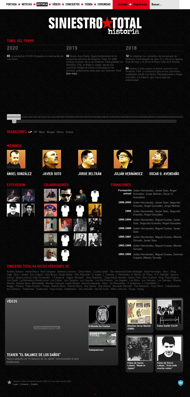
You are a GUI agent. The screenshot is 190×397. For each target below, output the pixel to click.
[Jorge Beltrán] (95, 159)
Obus (105, 283)
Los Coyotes (87, 280)
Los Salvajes (149, 280)
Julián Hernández (128, 174)
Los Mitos (134, 280)
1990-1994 (124, 219)
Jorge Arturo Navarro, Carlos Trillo (122, 277)
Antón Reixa (32, 271)
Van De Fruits (101, 289)
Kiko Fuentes (149, 277)
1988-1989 (124, 228)
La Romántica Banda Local (34, 280)
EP (35, 131)
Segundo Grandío (150, 223)
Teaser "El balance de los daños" (34, 355)
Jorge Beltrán (89, 174)
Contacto (24, 384)
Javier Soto (51, 174)
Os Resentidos (118, 283)
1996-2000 (124, 202)
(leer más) (71, 73)
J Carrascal (58, 277)
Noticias (27, 4)
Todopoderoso (96, 350)
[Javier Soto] (59, 159)
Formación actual (125, 192)
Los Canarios (71, 280)
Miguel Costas (163, 219)
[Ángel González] (24, 159)
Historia (42, 4)
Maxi (42, 131)
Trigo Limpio (56, 289)
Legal (15, 384)
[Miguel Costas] (13, 210)
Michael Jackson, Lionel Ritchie (63, 283)
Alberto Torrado (152, 257)
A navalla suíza (180, 383)
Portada (11, 4)
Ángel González (19, 174)
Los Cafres (56, 280)
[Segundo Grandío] (28, 210)
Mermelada (38, 283)
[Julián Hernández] (131, 159)
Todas (69, 131)
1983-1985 (124, 245)
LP (30, 131)
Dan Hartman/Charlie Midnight (126, 271)
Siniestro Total (95, 25)
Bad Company (48, 271)
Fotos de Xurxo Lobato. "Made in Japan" (136, 366)
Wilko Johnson (119, 289)
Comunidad (104, 4)
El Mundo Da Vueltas (99, 326)
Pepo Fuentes (33, 286)
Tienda (89, 4)
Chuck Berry (84, 271)
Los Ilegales (120, 280)
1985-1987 (124, 236)
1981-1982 (124, 254)
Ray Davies (90, 286)
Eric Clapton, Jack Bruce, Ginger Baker (51, 274)
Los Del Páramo (104, 280)
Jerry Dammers (94, 277)
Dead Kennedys (152, 271)
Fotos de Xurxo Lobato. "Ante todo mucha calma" (167, 366)
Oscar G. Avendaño (164, 174)
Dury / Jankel (21, 274)
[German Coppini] (28, 195)
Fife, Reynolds (82, 274)
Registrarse (140, 4)
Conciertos (72, 4)
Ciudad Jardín (100, 271)
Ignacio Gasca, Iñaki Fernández (33, 277)
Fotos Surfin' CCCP (167, 326)
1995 (128, 211)
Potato (46, 286)
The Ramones (141, 286)
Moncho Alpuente (91, 283)
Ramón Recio (58, 286)
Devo (165, 271)
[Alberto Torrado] (13, 195)
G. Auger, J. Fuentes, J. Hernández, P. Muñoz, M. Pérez (122, 274)
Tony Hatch (157, 286)
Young (131, 289)
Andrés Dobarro (15, 271)
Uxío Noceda (85, 289)
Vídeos (56, 4)
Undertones (70, 289)
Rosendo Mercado (122, 286)
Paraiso (20, 286)
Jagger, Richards (75, 277)
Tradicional (28, 289)
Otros (60, 131)
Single (51, 131)
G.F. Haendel (162, 274)
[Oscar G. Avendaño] (166, 159)
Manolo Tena (23, 283)
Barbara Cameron (67, 271)
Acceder (122, 4)
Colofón (34, 384)
